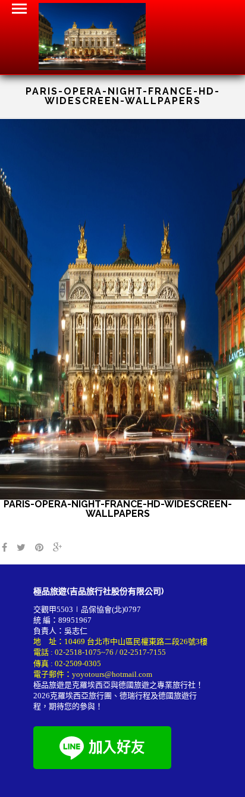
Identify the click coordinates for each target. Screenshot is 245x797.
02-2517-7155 (143, 652)
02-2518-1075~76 (84, 652)
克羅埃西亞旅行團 (81, 695)
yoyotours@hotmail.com (112, 674)
